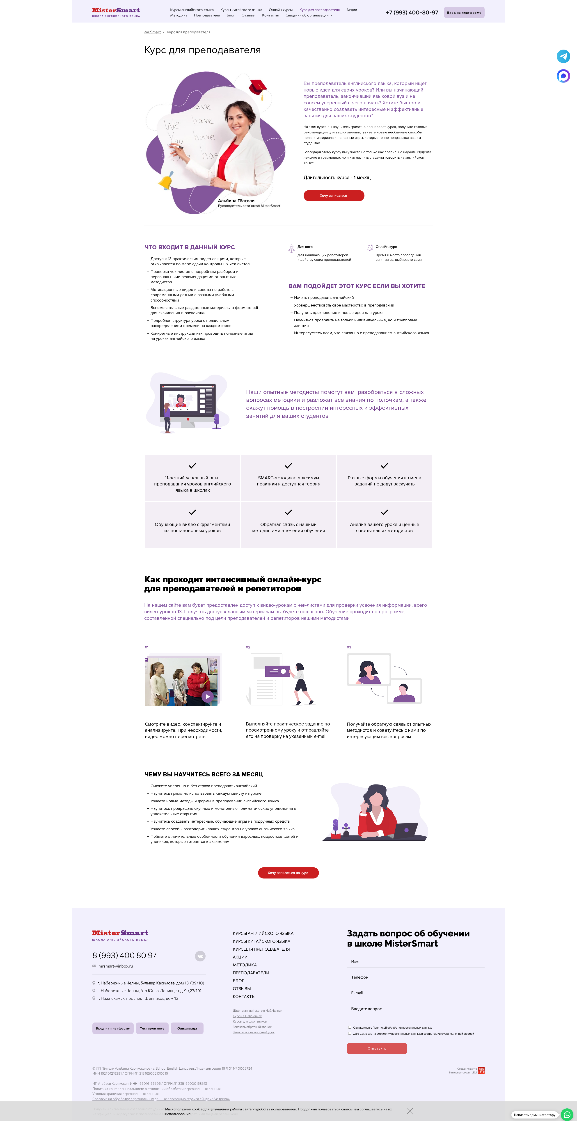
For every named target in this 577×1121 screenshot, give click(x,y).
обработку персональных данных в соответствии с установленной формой (425, 1034)
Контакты (270, 15)
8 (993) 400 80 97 (124, 955)
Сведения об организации (307, 15)
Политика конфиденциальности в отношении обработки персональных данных (156, 1089)
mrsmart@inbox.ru (115, 965)
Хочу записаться (333, 195)
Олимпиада (187, 1028)
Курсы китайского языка (241, 9)
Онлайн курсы (281, 9)
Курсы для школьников (250, 1021)
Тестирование (152, 1028)
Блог (231, 15)
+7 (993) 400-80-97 (412, 12)
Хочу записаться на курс (288, 873)
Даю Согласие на (413, 1034)
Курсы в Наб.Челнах (247, 1016)
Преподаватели (207, 15)
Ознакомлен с (392, 1027)
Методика (178, 15)
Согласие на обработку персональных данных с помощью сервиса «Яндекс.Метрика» (161, 1099)
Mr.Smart (152, 32)
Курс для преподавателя (320, 9)
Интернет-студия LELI (463, 1072)
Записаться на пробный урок (254, 1032)
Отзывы (248, 15)
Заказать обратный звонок (252, 1027)
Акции (351, 9)
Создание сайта (467, 1068)
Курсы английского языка (192, 9)
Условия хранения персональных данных (125, 1093)
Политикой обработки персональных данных (402, 1027)
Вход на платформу (464, 12)
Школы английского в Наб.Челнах (257, 1010)
